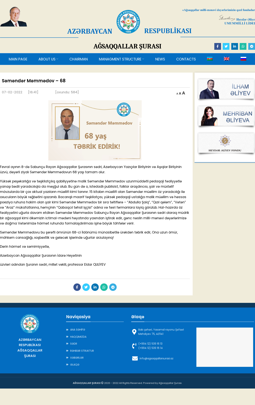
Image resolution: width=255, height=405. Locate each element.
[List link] (95, 330)
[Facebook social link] (217, 46)
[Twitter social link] (226, 46)
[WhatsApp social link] (243, 46)
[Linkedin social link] (234, 46)
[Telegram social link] (251, 46)
